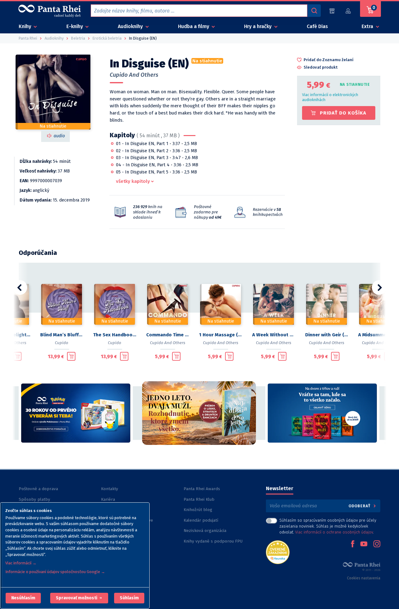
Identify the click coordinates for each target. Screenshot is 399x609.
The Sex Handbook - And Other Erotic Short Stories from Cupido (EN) (114, 335)
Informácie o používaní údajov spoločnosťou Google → (55, 571)
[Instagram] (376, 544)
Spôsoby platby (34, 499)
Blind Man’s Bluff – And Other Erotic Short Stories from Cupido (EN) (61, 335)
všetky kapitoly (133, 181)
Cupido (61, 342)
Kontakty (109, 488)
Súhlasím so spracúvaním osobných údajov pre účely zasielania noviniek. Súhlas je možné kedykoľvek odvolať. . (327, 526)
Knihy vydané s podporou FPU (213, 541)
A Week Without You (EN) (273, 335)
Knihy (25, 26)
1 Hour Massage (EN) (220, 335)
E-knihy (75, 26)
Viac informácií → (20, 563)
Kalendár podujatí (201, 520)
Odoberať (360, 506)
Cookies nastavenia (363, 578)
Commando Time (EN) (167, 335)
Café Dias (317, 26)
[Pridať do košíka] (17, 356)
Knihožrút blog (198, 509)
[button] (23, 598)
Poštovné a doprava (38, 488)
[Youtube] (363, 544)
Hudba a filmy (194, 26)
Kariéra (108, 499)
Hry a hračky (258, 26)
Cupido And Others (134, 74)
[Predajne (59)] (331, 10)
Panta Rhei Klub (199, 499)
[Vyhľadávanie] (313, 10)
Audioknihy (131, 26)
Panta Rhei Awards (202, 488)
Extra (368, 26)
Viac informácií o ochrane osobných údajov (334, 532)
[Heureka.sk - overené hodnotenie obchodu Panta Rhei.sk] (278, 552)
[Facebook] (352, 544)
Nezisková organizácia (205, 530)
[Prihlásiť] (348, 10)
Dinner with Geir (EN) (326, 335)
